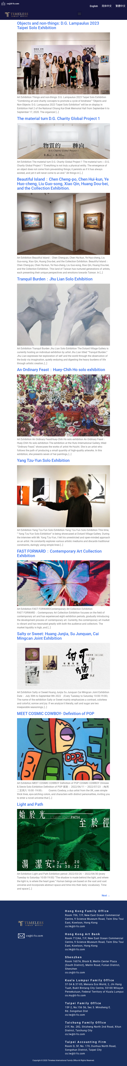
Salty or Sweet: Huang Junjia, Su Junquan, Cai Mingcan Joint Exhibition (58, 636)
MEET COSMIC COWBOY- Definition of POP (55, 713)
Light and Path (30, 804)
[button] (79, 13)
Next (106, 895)
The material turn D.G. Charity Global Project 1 (58, 118)
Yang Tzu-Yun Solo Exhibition (43, 460)
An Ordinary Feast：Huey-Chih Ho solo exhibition (61, 369)
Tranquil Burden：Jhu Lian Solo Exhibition (54, 279)
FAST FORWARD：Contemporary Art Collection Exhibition (59, 553)
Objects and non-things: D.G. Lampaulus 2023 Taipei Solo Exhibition (58, 25)
